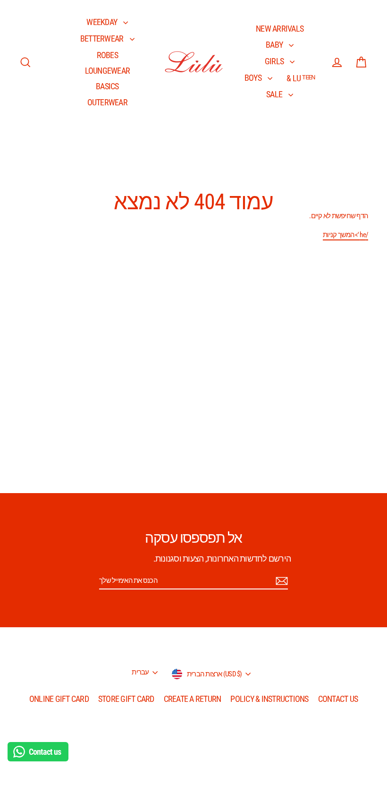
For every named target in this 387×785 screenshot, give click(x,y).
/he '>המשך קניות (345, 234)
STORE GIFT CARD (126, 699)
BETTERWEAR (102, 38)
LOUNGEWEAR (107, 71)
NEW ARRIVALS (279, 29)
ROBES (107, 55)
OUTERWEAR (107, 102)
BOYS (253, 78)
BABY (275, 45)
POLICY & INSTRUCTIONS (269, 699)
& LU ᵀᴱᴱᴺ (300, 78)
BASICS (107, 86)
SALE (275, 94)
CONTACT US (338, 699)
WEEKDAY (102, 22)
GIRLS (275, 61)
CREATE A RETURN (192, 699)
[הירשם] (280, 580)
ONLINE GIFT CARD (59, 699)
